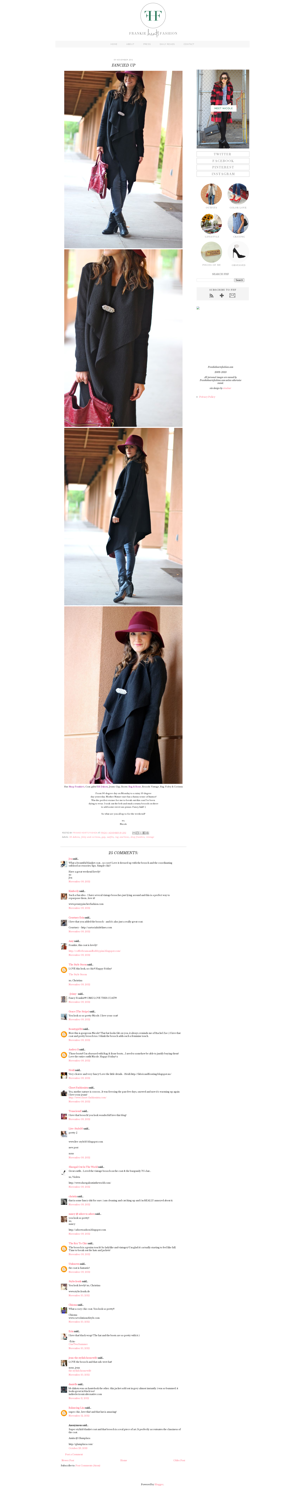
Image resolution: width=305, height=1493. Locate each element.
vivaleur (227, 388)
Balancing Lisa (77, 1407)
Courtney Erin (76, 917)
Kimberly (74, 891)
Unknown (74, 1264)
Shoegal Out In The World (83, 1167)
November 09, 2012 (79, 881)
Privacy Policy (207, 397)
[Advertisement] (219, 337)
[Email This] (134, 833)
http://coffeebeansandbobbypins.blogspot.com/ (95, 951)
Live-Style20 (76, 1128)
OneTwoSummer (78, 1344)
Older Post (179, 1460)
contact (189, 44)
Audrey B (74, 1049)
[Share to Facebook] (144, 833)
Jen (70, 858)
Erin (71, 1331)
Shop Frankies (138, 837)
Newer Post (68, 1460)
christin (73, 1196)
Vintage (150, 837)
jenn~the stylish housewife (83, 1358)
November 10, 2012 (79, 1295)
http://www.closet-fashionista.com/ (88, 1097)
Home (123, 1460)
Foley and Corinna (90, 837)
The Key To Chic (78, 1243)
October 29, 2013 (78, 1448)
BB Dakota (75, 837)
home (113, 44)
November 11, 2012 (79, 1398)
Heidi (72, 1070)
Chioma (73, 1305)
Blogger (159, 1484)
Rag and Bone (122, 837)
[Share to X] (140, 833)
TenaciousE (75, 1111)
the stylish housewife (80, 1370)
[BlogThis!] (137, 833)
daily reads (167, 44)
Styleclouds (75, 1281)
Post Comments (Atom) (88, 1465)
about (130, 44)
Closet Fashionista (78, 1087)
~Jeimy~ (73, 994)
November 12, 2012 (79, 1415)
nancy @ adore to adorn (82, 1214)
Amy (71, 941)
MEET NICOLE (223, 108)
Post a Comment (74, 1454)
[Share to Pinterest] (147, 833)
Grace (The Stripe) (79, 1011)
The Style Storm (78, 964)
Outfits (110, 837)
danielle (73, 1384)
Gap (103, 837)
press (147, 44)
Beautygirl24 (76, 1029)
